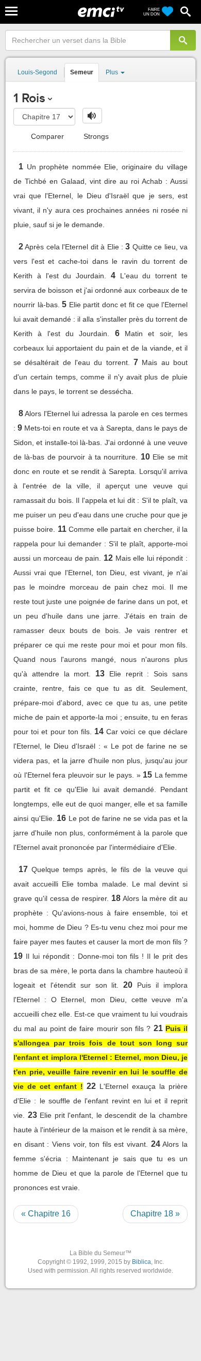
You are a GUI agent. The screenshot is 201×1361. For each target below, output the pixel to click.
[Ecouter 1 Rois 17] (92, 115)
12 (108, 557)
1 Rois (29, 98)
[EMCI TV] (101, 13)
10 (145, 456)
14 (99, 731)
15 (147, 774)
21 (158, 1028)
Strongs (95, 136)
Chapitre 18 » (155, 1213)
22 (91, 1086)
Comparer (46, 136)
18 (116, 898)
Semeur (81, 72)
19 (18, 956)
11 (62, 529)
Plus (113, 72)
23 (32, 1115)
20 (127, 984)
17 (23, 869)
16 (61, 818)
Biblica (141, 1261)
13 (100, 673)
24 (155, 1144)
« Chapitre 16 (46, 1213)
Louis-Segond (37, 72)
